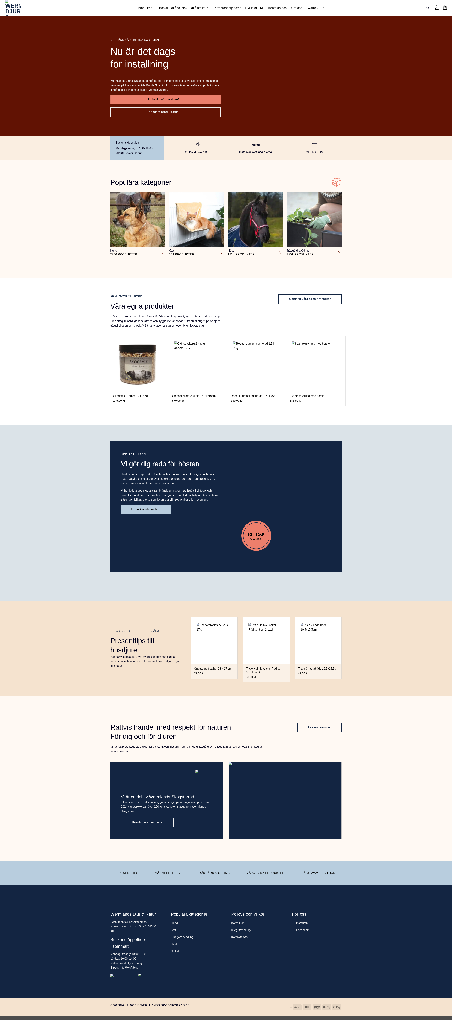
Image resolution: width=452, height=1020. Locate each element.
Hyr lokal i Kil (254, 8)
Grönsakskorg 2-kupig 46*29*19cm (194, 395)
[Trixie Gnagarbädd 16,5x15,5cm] (318, 640)
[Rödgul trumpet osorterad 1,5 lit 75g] (255, 363)
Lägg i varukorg (138, 386)
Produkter (145, 8)
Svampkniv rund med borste (307, 395)
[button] (437, 8)
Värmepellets (167, 872)
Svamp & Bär (316, 8)
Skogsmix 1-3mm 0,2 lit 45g (130, 395)
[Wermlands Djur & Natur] (18, 8)
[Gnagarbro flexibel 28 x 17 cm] (214, 640)
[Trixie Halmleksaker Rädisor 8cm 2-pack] (266, 640)
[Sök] (428, 8)
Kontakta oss (277, 8)
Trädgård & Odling (213, 872)
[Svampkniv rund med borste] (314, 363)
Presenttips (127, 872)
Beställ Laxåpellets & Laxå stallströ (183, 8)
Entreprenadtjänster (227, 8)
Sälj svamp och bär (318, 872)
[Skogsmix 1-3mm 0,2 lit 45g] (137, 363)
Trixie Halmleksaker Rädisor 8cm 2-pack (263, 670)
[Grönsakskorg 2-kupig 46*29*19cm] (196, 363)
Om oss (296, 8)
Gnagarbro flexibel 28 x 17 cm (212, 668)
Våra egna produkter (266, 872)
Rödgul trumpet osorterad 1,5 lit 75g (253, 395)
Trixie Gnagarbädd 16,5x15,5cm (318, 668)
